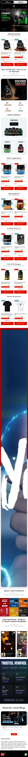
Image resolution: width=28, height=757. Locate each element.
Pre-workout (10, 744)
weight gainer (4, 742)
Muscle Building (17, 745)
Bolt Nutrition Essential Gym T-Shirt (20, 314)
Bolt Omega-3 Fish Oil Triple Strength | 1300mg (19, 283)
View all (14, 734)
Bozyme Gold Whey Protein (7, 745)
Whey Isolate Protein (12, 742)
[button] (1, 6)
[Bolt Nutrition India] (14, 20)
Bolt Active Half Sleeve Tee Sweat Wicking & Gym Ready (7, 314)
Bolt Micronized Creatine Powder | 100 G (6, 177)
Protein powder (4, 741)
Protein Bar (10, 748)
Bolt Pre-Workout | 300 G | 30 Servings (7, 213)
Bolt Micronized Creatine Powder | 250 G (19, 177)
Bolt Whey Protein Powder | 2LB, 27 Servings (6, 53)
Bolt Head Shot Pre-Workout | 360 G (20, 213)
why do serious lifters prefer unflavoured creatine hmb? (13, 728)
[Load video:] (14, 458)
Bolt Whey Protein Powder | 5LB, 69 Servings (20, 53)
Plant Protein (20, 742)
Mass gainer (22, 741)
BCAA (15, 744)
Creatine (10, 741)
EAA (6, 748)
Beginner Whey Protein (22, 744)
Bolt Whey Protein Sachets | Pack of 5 (20, 247)
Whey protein (16, 741)
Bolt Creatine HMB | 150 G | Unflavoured (6, 247)
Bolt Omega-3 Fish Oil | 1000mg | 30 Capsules (5, 283)
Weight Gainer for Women (13, 747)
